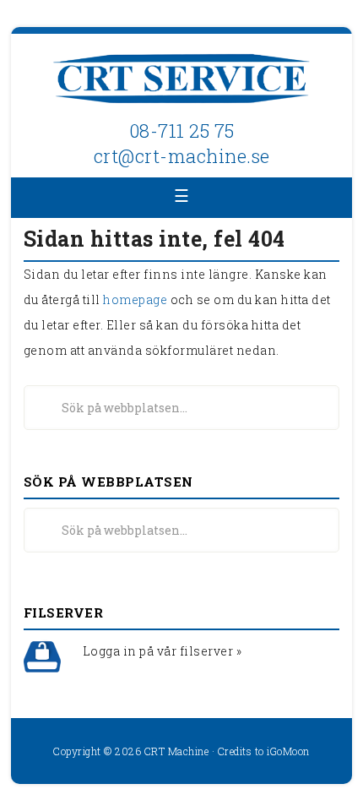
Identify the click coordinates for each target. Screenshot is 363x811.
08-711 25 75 (182, 130)
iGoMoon (288, 751)
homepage (135, 299)
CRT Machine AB (181, 80)
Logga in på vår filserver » (162, 651)
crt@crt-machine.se (182, 156)
